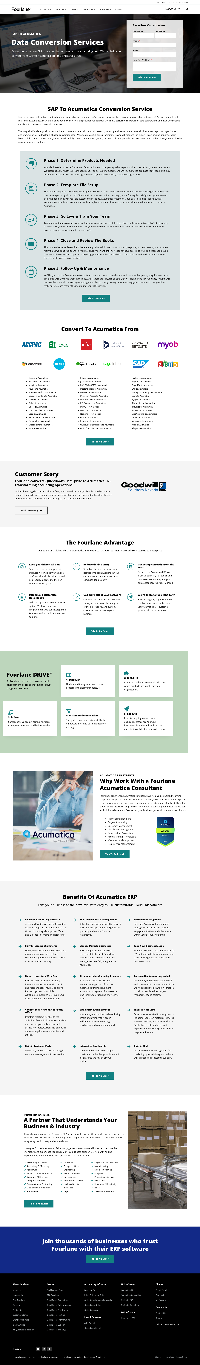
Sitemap (158, 1357)
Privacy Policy (181, 1357)
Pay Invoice (172, 2)
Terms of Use (169, 1357)
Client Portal (160, 2)
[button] (50, 9)
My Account (183, 2)
